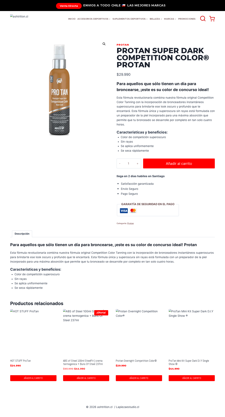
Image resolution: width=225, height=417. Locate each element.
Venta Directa (69, 5)
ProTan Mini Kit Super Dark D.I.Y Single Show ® (189, 362)
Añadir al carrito (179, 163)
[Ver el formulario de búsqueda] (203, 19)
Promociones (187, 18)
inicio (71, 18)
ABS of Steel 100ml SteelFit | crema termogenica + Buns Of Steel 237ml (83, 362)
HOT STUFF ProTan (20, 361)
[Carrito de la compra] (212, 19)
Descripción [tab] (22, 233)
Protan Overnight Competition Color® (136, 361)
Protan (123, 44)
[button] (104, 44)
